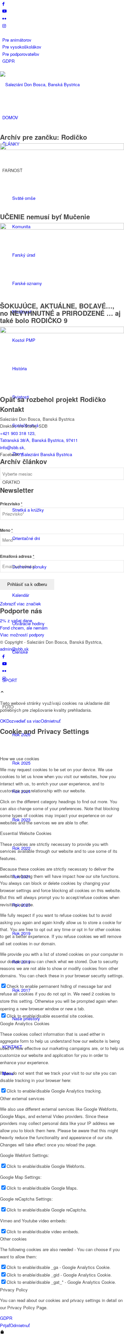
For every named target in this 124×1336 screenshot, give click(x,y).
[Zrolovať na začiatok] (2, 692)
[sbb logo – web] (49, 84)
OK (3, 721)
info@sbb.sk (12, 447)
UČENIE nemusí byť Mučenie (45, 216)
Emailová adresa (17, 556)
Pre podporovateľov (20, 54)
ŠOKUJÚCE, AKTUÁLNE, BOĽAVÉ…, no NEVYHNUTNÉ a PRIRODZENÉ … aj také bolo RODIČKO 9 (60, 313)
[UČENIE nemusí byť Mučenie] (62, 148)
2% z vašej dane (16, 620)
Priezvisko (11, 504)
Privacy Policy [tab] (14, 1289)
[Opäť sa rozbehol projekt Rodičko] (62, 331)
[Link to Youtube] (4, 11)
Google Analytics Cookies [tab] (25, 1023)
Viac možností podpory (22, 635)
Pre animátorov (16, 40)
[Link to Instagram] (4, 25)
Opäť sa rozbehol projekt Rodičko (53, 399)
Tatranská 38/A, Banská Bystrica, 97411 (39, 440)
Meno (6, 530)
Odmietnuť (51, 721)
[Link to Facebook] (3, 3)
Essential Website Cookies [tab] (26, 833)
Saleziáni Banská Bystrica (46, 454)
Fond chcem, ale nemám (24, 628)
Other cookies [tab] (13, 1239)
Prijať (5, 1325)
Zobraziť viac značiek (20, 603)
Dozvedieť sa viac (23, 721)
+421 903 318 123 (17, 433)
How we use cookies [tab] (19, 758)
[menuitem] (63, 39)
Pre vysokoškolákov (21, 47)
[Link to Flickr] (4, 18)
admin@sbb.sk (14, 649)
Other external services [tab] (22, 1098)
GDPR (8, 61)
